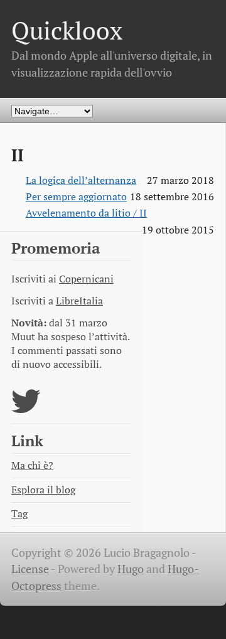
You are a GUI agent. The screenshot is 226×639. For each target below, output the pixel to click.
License (30, 569)
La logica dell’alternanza (81, 180)
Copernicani (86, 279)
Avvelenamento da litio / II (86, 213)
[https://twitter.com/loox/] (26, 409)
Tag (19, 513)
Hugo (130, 569)
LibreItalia (79, 301)
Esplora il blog (43, 490)
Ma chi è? (32, 465)
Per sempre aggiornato (76, 196)
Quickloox (66, 30)
